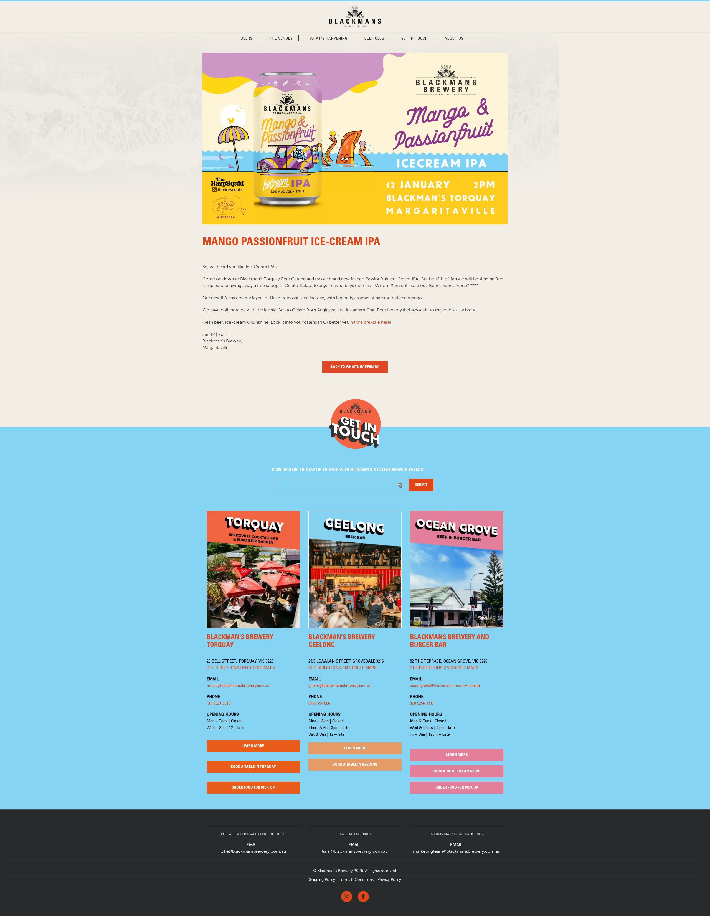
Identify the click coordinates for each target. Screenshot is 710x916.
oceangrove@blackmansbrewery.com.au (445, 686)
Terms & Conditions (356, 880)
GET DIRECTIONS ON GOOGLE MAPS (241, 668)
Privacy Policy (389, 880)
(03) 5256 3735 (422, 703)
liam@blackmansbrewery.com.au (355, 851)
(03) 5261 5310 (218, 703)
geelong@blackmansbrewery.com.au (339, 686)
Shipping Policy (322, 880)
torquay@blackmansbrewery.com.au (238, 686)
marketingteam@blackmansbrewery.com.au (456, 851)
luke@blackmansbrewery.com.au (253, 851)
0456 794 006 (319, 703)
